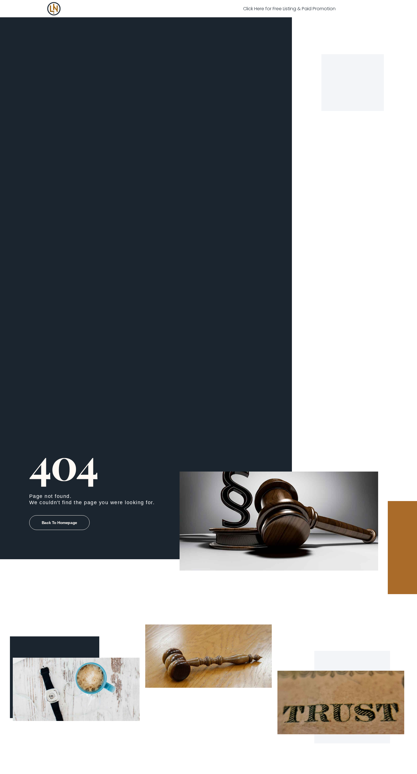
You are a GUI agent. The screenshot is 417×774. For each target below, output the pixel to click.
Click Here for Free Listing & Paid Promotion (289, 8)
